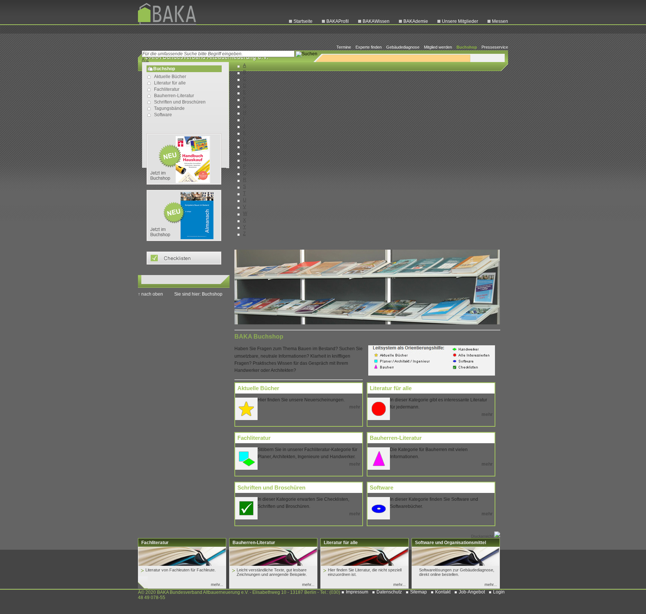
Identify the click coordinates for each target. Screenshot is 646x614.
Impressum (357, 592)
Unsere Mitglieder (460, 21)
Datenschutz (389, 592)
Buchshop (466, 47)
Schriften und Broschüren (180, 102)
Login (499, 592)
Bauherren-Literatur (174, 95)
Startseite (303, 21)
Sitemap (418, 592)
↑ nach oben (150, 294)
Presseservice (495, 47)
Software (163, 114)
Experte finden (369, 47)
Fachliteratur (166, 89)
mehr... (217, 584)
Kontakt (442, 592)
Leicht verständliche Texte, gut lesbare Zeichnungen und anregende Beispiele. (272, 572)
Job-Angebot (472, 592)
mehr (354, 407)
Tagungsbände (169, 108)
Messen (500, 21)
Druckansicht (482, 536)
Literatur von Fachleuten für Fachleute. (180, 570)
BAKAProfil (337, 21)
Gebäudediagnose (402, 47)
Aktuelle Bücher (170, 76)
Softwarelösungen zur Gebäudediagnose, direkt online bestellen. (456, 572)
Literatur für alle (170, 83)
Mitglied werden (438, 47)
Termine (343, 47)
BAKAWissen (376, 21)
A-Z (145, 59)
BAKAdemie (415, 21)
